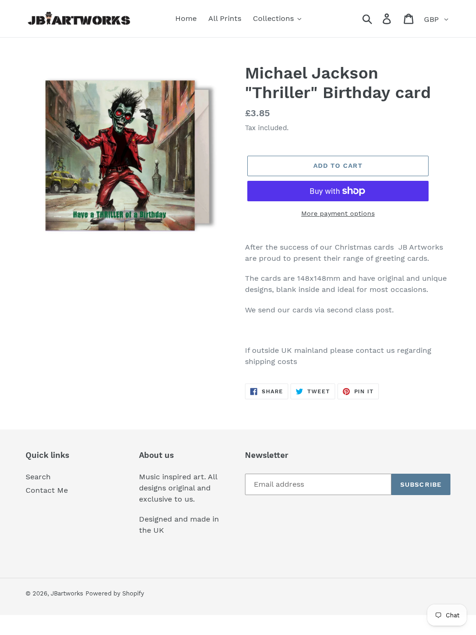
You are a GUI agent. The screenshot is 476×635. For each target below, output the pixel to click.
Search (38, 476)
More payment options (338, 213)
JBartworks (67, 593)
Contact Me (47, 490)
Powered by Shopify (115, 593)
